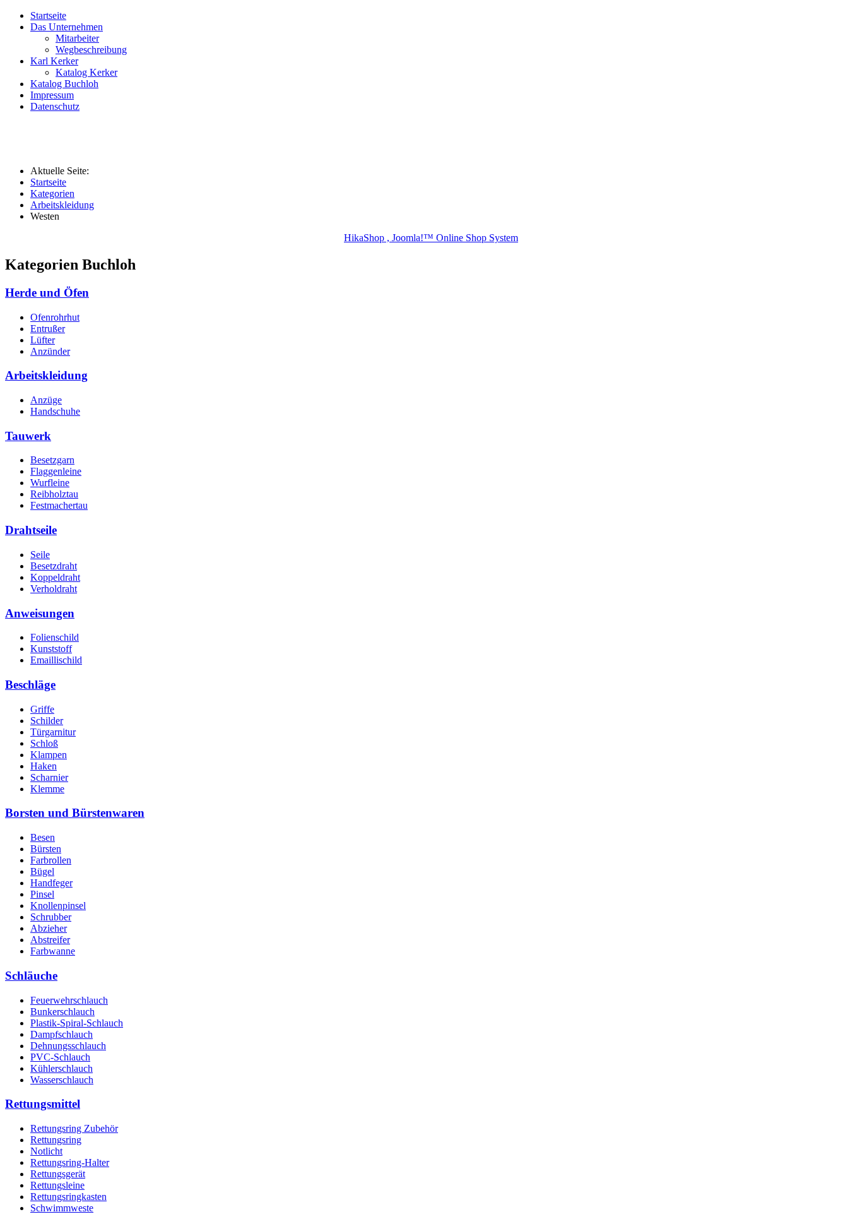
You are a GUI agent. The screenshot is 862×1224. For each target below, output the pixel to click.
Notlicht (46, 1151)
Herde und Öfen (47, 292)
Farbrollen (50, 860)
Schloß (44, 743)
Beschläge (30, 684)
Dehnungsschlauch (68, 1045)
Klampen (48, 754)
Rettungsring (55, 1139)
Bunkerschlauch (62, 1011)
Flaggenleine (55, 471)
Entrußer (47, 328)
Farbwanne (52, 951)
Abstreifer (50, 939)
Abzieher (48, 928)
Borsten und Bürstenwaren (75, 812)
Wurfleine (49, 482)
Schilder (46, 720)
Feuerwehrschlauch (69, 1000)
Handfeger (51, 882)
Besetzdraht (53, 566)
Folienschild (54, 637)
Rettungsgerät (57, 1173)
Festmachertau (59, 505)
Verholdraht (53, 588)
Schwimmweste (61, 1208)
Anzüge (46, 400)
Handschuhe (55, 411)
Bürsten (45, 848)
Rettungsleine (57, 1185)
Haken (43, 766)
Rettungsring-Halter (69, 1162)
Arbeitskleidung (46, 375)
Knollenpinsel (58, 905)
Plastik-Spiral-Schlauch (76, 1023)
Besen (42, 837)
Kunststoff (51, 648)
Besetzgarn (52, 460)
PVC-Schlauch (60, 1057)
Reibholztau (54, 494)
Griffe (42, 709)
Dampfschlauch (61, 1034)
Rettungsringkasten (68, 1196)
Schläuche (31, 975)
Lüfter (42, 340)
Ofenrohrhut (55, 317)
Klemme (47, 788)
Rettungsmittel (42, 1103)
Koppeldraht (55, 577)
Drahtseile (31, 530)
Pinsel (42, 894)
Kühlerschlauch (61, 1068)
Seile (40, 554)
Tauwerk (28, 436)
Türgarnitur (53, 732)
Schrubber (50, 917)
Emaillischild (56, 660)
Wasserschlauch (61, 1079)
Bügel (42, 871)
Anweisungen (39, 613)
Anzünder (50, 351)
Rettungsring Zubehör (74, 1128)
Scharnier (49, 777)
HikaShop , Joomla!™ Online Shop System (431, 237)
